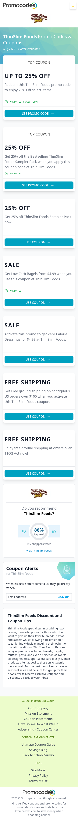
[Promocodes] (20, 5)
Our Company (38, 708)
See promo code (35, 113)
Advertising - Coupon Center (38, 729)
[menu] (72, 5)
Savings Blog (38, 750)
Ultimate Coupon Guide (38, 744)
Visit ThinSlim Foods (39, 550)
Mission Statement (38, 713)
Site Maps (38, 770)
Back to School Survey (38, 755)
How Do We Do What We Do (38, 724)
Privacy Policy (38, 775)
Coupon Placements (38, 719)
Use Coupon (35, 242)
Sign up (63, 597)
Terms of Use (38, 781)
